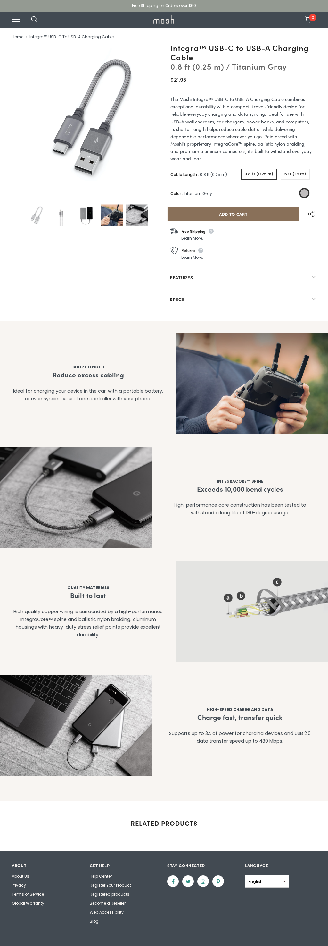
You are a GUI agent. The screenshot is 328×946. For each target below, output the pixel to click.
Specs (177, 299)
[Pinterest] (218, 881)
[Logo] (165, 19)
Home (17, 36)
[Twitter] (188, 881)
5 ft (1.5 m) (295, 174)
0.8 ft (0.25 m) (258, 174)
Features (181, 277)
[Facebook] (173, 881)
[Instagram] (203, 881)
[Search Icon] (40, 19)
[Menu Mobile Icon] (16, 19)
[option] (86, 120)
